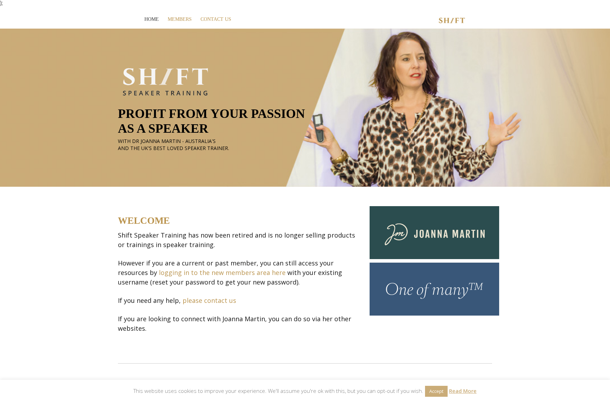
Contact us (216, 19)
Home (151, 19)
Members (180, 19)
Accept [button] (436, 391)
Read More (463, 390)
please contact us (209, 300)
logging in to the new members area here (222, 272)
